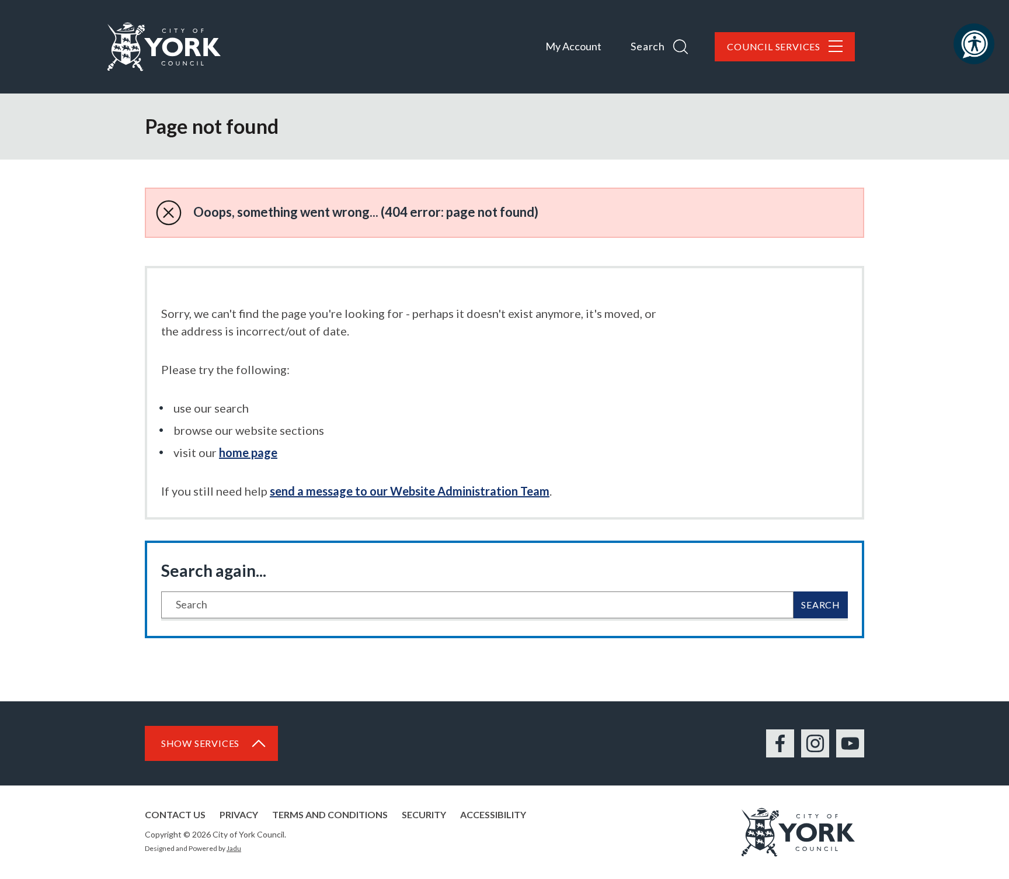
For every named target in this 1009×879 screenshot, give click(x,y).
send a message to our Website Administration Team (409, 491)
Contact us (175, 814)
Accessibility (493, 814)
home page (248, 452)
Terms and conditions (330, 814)
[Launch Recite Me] (974, 43)
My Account (573, 46)
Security (424, 814)
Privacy (239, 814)
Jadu (234, 848)
